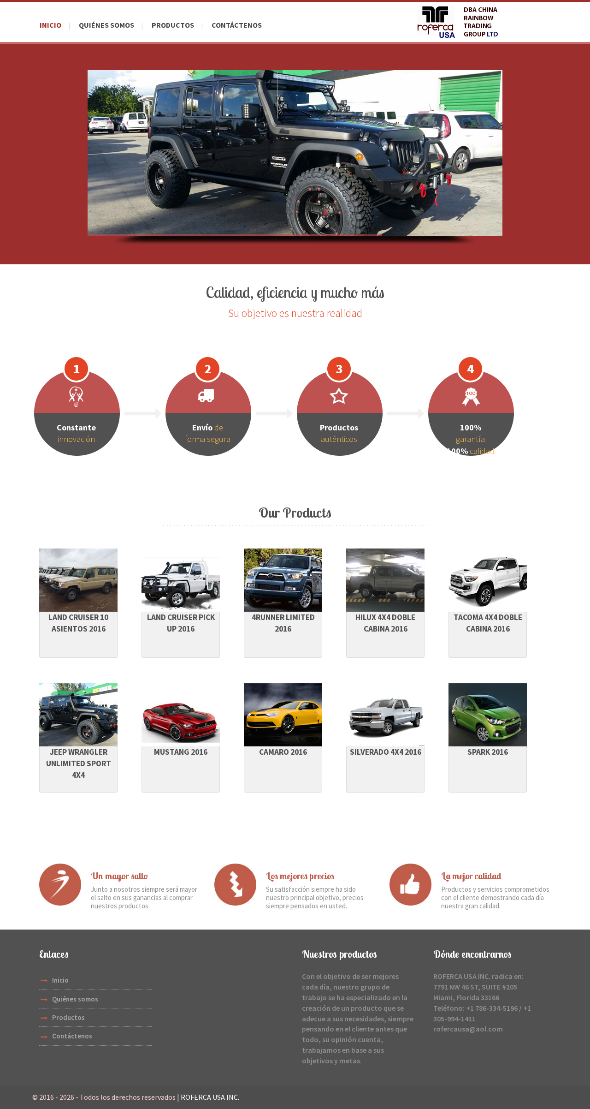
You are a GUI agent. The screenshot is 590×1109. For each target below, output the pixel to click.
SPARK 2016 (487, 752)
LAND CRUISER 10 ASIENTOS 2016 (78, 623)
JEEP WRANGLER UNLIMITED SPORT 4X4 (78, 763)
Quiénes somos (106, 25)
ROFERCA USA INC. (210, 1097)
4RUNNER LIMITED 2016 (283, 623)
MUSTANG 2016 (180, 752)
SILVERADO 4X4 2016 (385, 752)
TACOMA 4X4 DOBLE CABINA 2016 (488, 623)
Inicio (50, 25)
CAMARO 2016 (283, 752)
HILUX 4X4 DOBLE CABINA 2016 (385, 623)
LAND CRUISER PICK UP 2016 (181, 623)
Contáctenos (237, 25)
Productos (173, 25)
